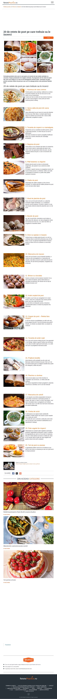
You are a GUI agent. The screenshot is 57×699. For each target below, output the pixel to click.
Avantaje (39, 688)
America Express (44, 689)
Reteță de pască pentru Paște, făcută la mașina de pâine (19, 512)
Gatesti (19, 7)
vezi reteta (7, 514)
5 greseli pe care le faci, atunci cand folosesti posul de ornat (18, 668)
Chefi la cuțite (30, 691)
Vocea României (33, 689)
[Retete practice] (10, 2)
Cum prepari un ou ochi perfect (12, 666)
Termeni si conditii (11, 685)
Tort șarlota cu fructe (9, 580)
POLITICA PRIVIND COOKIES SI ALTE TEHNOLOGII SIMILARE (32, 685)
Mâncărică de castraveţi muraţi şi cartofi (15, 546)
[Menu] (52, 2)
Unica (33, 688)
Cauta (48, 37)
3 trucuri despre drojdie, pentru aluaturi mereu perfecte (28, 463)
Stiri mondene (48, 688)
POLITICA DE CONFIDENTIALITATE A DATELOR (23, 687)
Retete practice (7, 7)
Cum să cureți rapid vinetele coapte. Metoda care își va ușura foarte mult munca (23, 664)
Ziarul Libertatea (41, 687)
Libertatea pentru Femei (13, 688)
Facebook (8, 645)
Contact (51, 685)
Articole (14, 7)
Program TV (26, 688)
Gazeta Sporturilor (20, 689)
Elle (11, 689)
